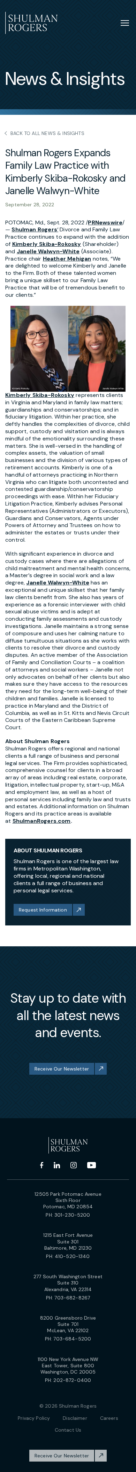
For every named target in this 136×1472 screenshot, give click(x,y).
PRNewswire (105, 222)
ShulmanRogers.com (42, 821)
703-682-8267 (72, 1298)
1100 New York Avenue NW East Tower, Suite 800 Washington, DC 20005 (68, 1365)
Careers (109, 1418)
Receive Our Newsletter (62, 1069)
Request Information (43, 910)
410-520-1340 (72, 1256)
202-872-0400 (72, 1380)
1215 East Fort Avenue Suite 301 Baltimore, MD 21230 (68, 1241)
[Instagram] (73, 1165)
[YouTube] (91, 1165)
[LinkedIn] (57, 1165)
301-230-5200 (72, 1215)
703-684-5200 (72, 1339)
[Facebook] (41, 1165)
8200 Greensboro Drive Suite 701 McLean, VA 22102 (68, 1324)
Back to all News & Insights (47, 133)
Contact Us (68, 1430)
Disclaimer (75, 1418)
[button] (68, 349)
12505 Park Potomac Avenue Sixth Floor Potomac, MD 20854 (68, 1200)
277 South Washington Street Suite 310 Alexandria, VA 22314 (68, 1282)
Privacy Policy (34, 1418)
